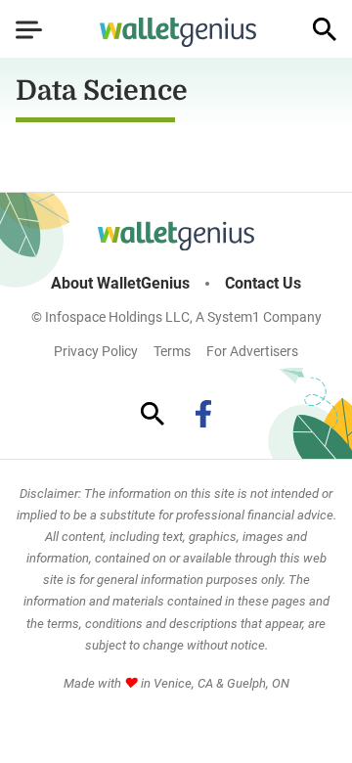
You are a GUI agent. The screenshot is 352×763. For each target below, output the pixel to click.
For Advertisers (252, 351)
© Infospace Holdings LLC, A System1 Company (176, 317)
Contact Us (263, 283)
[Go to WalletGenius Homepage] (178, 32)
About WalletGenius (120, 283)
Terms (172, 351)
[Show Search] (324, 29)
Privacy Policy (96, 351)
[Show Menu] (29, 29)
